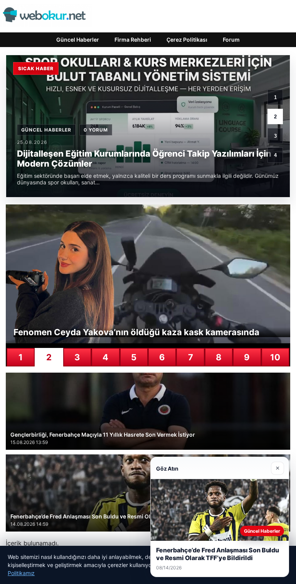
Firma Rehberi (132, 39)
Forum (231, 39)
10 (275, 357)
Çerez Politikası (186, 39)
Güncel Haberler (77, 39)
